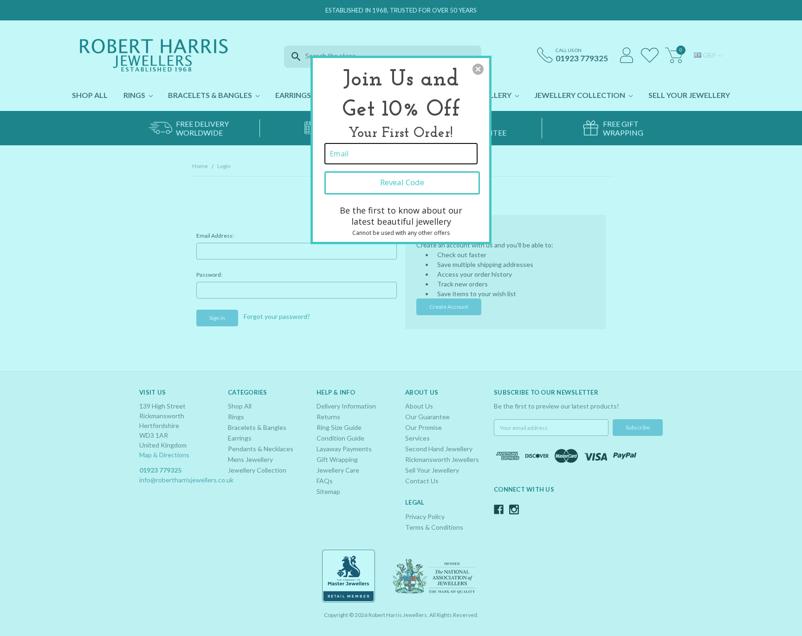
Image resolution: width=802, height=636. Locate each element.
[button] (478, 69)
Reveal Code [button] (402, 182)
